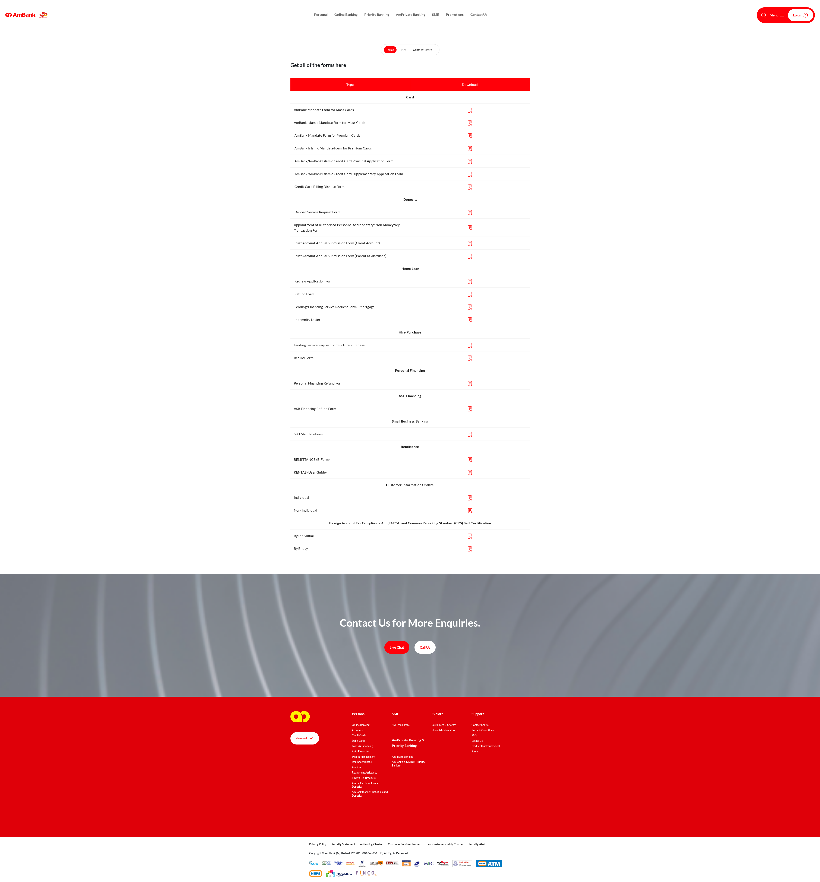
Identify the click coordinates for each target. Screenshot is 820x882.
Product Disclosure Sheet (486, 746)
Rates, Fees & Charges (444, 725)
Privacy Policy (317, 844)
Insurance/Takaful (362, 762)
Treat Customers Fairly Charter (444, 844)
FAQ (474, 735)
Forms (390, 49)
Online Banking (345, 14)
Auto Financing (360, 751)
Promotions (455, 14)
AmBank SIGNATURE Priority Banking (408, 763)
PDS (403, 49)
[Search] (763, 15)
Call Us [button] (425, 647)
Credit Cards (359, 735)
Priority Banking (376, 14)
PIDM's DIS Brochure (364, 778)
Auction (356, 767)
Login (797, 15)
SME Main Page (401, 725)
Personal (321, 14)
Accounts (357, 730)
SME (435, 14)
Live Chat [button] (397, 647)
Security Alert (477, 844)
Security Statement (343, 844)
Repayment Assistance (364, 772)
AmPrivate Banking (410, 14)
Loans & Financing (362, 746)
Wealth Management (363, 756)
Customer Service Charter (404, 844)
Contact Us (478, 14)
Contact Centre (422, 49)
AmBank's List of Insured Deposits (365, 785)
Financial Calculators (443, 730)
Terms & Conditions (483, 730)
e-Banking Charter (371, 844)
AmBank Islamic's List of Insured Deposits (370, 793)
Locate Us (477, 740)
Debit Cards (358, 740)
